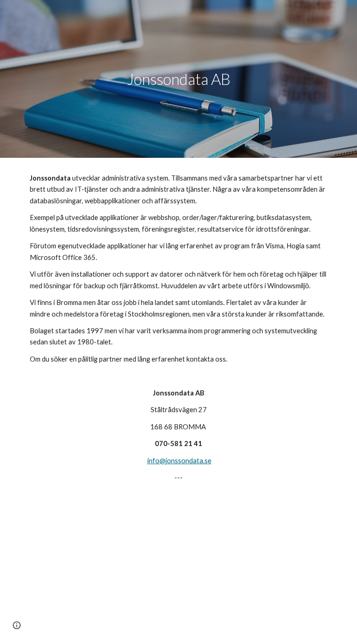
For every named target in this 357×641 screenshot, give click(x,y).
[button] (16, 625)
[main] (178, 79)
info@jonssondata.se (179, 461)
